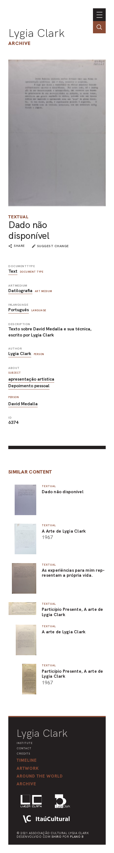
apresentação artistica (31, 379)
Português (18, 310)
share (19, 246)
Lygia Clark (36, 33)
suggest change (53, 246)
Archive (19, 43)
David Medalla (23, 404)
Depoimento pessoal (29, 386)
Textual (18, 217)
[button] (40, 776)
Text (12, 271)
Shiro (56, 837)
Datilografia (20, 290)
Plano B (77, 837)
